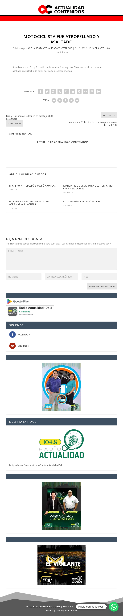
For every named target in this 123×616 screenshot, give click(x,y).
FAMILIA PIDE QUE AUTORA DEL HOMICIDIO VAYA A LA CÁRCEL (88, 187)
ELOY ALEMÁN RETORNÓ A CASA (81, 201)
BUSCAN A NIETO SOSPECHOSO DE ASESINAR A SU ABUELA (29, 203)
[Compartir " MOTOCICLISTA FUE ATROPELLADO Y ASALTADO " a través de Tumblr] (60, 91)
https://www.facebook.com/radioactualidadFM (35, 465)
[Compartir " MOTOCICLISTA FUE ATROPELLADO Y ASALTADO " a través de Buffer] (79, 91)
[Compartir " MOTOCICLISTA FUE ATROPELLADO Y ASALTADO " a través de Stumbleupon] (85, 91)
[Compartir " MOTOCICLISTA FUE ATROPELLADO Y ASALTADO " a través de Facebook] (40, 91)
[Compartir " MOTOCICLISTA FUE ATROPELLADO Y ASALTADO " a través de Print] (98, 91)
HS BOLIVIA (71, 610)
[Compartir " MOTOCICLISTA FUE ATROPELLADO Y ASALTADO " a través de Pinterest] (66, 91)
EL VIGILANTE (96, 48)
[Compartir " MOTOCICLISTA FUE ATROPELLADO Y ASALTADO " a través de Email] (92, 91)
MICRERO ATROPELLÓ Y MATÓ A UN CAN (32, 185)
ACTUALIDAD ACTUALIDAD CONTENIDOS (50, 48)
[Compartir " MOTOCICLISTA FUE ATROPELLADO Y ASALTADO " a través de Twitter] (47, 91)
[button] (114, 607)
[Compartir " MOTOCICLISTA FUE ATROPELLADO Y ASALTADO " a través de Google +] (53, 91)
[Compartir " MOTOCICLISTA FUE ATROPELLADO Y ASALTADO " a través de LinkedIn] (73, 91)
